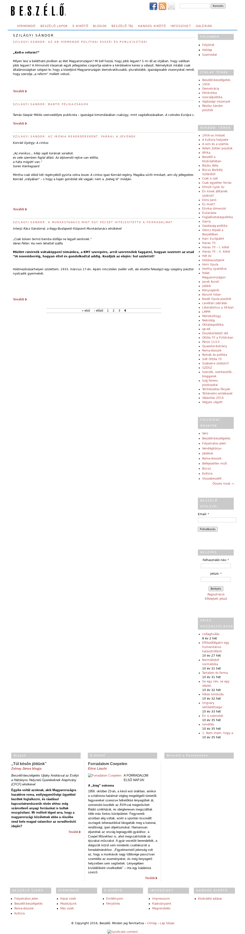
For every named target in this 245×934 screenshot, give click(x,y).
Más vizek (67, 908)
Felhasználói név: (216, 560)
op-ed (206, 329)
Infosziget (181, 26)
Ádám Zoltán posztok (217, 148)
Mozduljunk (68, 903)
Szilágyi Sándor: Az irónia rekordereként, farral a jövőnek (74, 136)
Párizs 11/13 (211, 342)
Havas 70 (209, 243)
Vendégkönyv (212, 448)
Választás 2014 (213, 398)
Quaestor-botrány (214, 346)
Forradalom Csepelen (107, 764)
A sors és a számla (215, 144)
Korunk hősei (211, 294)
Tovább (18, 91)
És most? (208, 204)
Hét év (207, 256)
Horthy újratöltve (214, 268)
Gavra (206, 221)
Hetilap (207, 50)
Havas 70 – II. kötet (216, 251)
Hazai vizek (68, 898)
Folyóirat (208, 45)
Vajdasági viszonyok (216, 101)
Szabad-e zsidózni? (215, 363)
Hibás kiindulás (213, 694)
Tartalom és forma (215, 673)
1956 (206, 84)
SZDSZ (207, 367)
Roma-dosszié (211, 350)
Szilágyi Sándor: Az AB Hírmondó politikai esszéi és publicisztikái (80, 41)
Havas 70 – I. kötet (215, 247)
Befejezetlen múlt (214, 463)
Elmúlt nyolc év (213, 187)
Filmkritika (209, 93)
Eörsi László (97, 768)
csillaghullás (210, 634)
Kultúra (207, 473)
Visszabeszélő (211, 478)
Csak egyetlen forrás (216, 182)
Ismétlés (208, 724)
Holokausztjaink (213, 260)
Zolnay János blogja (26, 768)
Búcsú (206, 468)
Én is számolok (212, 716)
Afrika (206, 152)
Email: (203, 514)
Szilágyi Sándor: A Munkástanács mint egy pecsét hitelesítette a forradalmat (93, 222)
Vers (205, 433)
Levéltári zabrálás (214, 303)
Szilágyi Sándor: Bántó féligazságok (51, 104)
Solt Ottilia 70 (212, 359)
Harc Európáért (213, 238)
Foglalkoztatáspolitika (217, 217)
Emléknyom (114, 898)
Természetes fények (216, 389)
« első (86, 310)
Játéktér (207, 453)
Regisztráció (215, 594)
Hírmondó (26, 26)
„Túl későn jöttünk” (29, 764)
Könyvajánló (210, 290)
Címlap (152, 923)
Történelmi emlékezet (217, 393)
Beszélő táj (122, 26)
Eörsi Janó (209, 200)
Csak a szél (210, 178)
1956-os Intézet (213, 135)
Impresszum (161, 898)
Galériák (204, 26)
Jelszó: (216, 573)
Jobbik (206, 286)
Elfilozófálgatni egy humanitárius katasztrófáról (215, 647)
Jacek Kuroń (210, 281)
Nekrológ (208, 320)
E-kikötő (80, 26)
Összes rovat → (223, 483)
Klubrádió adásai (210, 898)
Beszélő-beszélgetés (216, 80)
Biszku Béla (210, 165)
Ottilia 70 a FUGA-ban (217, 337)
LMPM (206, 311)
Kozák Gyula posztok (216, 299)
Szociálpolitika (212, 97)
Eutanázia (209, 213)
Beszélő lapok (54, 26)
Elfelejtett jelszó (216, 598)
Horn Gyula (210, 264)
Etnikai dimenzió (214, 208)
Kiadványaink (161, 903)
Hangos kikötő (152, 26)
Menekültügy (211, 316)
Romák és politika (214, 354)
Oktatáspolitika (212, 324)
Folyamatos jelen (214, 443)
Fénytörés (113, 903)
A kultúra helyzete (215, 139)
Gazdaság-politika (214, 225)
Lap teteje (167, 923)
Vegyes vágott (212, 402)
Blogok (100, 26)
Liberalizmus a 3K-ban (218, 307)
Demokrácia (210, 88)
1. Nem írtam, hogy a (217, 733)
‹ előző (98, 310)
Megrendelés (161, 908)
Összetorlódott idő (215, 333)
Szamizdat (209, 54)
